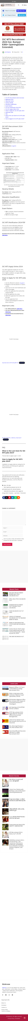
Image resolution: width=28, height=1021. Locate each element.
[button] (19, 5)
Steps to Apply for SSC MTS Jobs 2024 (14, 110)
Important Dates (9, 101)
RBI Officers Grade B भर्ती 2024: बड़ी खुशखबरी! (16, 780)
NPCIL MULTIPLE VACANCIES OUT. (17, 599)
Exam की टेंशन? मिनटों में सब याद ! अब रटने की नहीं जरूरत (17, 817)
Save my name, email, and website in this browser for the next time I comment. (14, 539)
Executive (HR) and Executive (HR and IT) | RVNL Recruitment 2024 (17, 732)
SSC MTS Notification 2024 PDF (13, 107)
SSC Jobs (9, 485)
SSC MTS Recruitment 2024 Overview (14, 97)
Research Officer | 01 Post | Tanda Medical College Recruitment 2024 (17, 688)
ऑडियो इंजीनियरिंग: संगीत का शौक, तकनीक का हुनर (16, 809)
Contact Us (4, 1007)
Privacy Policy (4, 1009)
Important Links (9, 112)
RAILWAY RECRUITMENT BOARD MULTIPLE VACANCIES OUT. (16, 594)
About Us (3, 1003)
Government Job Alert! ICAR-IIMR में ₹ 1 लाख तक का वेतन (17, 825)
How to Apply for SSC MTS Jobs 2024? (14, 118)
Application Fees (9, 99)
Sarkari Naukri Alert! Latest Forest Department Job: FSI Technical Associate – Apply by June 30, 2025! (17, 631)
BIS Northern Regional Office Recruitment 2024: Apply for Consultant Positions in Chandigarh (17, 702)
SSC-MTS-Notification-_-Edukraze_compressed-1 (12, 437)
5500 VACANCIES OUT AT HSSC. (16, 611)
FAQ (6, 114)
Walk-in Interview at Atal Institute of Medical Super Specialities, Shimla (16, 695)
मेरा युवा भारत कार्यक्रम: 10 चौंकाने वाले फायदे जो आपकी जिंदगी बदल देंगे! (17, 799)
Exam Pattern (8, 106)
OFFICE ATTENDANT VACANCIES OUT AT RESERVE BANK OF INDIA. (17, 618)
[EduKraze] (8, 5)
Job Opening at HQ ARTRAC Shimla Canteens (17, 707)
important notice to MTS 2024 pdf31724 (10, 362)
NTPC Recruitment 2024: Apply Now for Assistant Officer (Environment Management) (16, 714)
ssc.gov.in (13, 146)
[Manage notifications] (24, 1018)
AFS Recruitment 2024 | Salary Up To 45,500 (16, 833)
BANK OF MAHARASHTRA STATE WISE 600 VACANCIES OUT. (17, 624)
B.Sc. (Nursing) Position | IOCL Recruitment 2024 (16, 726)
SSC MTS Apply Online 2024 (12, 109)
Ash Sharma (8, 52)
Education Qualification (11, 104)
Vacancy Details (9, 102)
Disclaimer (3, 1005)
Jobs (5, 485)
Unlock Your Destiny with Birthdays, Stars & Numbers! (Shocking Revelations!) (17, 790)
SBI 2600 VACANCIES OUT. (16, 636)
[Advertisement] (14, 252)
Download (22, 362)
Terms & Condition (5, 1011)
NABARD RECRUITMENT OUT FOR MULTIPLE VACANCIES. (16, 606)
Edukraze (4, 987)
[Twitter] (6, 497)
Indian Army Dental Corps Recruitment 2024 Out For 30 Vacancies (17, 721)
